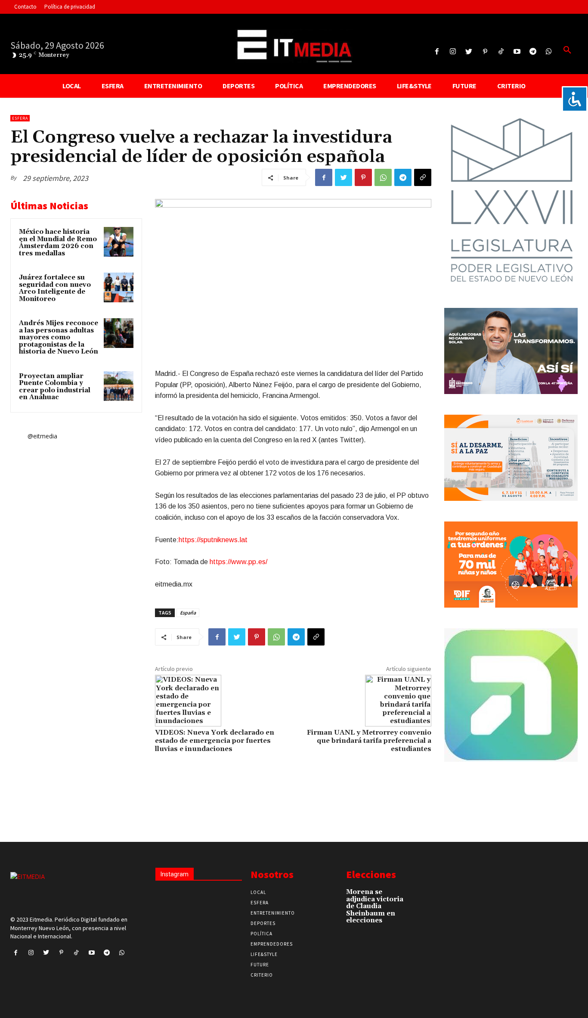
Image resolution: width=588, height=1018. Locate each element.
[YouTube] (517, 52)
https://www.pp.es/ (238, 561)
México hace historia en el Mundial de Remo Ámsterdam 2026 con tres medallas (58, 243)
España (188, 612)
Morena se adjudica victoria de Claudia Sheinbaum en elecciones (374, 906)
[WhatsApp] (383, 177)
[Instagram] (453, 52)
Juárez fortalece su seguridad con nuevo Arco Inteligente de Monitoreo (55, 288)
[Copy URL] (422, 177)
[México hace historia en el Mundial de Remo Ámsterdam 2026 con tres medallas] (118, 242)
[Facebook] (437, 52)
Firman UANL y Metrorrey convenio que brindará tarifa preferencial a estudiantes (369, 740)
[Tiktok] (501, 52)
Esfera (20, 118)
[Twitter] (469, 52)
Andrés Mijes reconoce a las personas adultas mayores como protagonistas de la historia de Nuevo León (58, 337)
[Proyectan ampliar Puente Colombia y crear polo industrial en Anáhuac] (118, 386)
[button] (567, 50)
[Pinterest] (485, 52)
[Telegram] (533, 52)
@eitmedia (42, 436)
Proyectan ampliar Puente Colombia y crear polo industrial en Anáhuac (54, 387)
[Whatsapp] (549, 52)
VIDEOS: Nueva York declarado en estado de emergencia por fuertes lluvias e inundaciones (214, 740)
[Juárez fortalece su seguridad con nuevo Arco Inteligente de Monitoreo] (118, 287)
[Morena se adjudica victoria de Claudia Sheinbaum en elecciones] (424, 895)
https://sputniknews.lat (213, 539)
